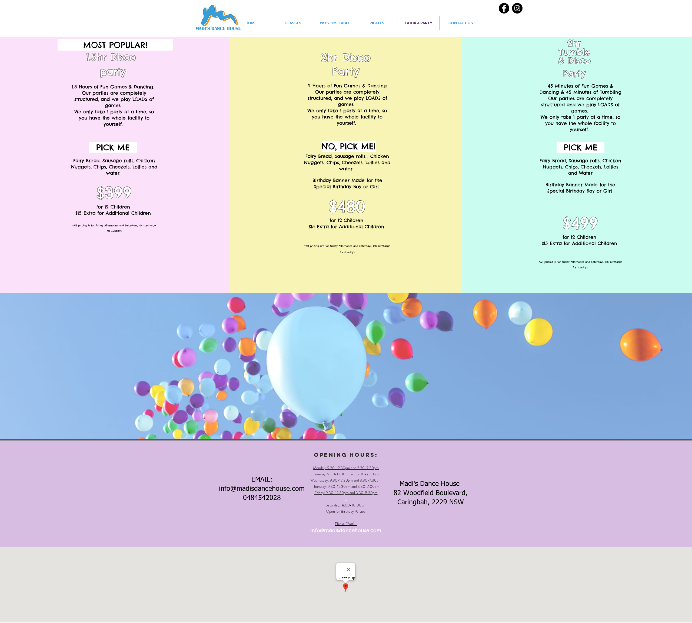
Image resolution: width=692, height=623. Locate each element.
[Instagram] (517, 8)
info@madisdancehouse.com (262, 489)
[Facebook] (504, 8)
